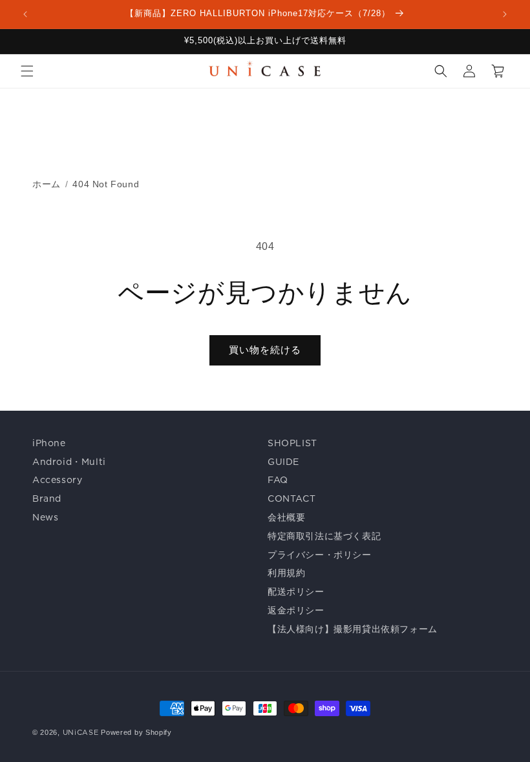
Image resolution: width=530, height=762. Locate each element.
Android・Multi (69, 461)
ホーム (46, 184)
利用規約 (286, 572)
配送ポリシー (296, 591)
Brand (46, 498)
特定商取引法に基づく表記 (324, 536)
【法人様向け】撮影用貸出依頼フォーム (353, 629)
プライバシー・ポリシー (320, 554)
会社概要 (286, 517)
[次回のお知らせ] (505, 14)
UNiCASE (81, 732)
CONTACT (291, 498)
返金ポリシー (296, 610)
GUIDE (283, 461)
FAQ (278, 479)
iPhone (49, 443)
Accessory (57, 479)
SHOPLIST (292, 443)
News (45, 517)
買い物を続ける (265, 349)
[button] (27, 71)
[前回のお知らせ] (25, 14)
